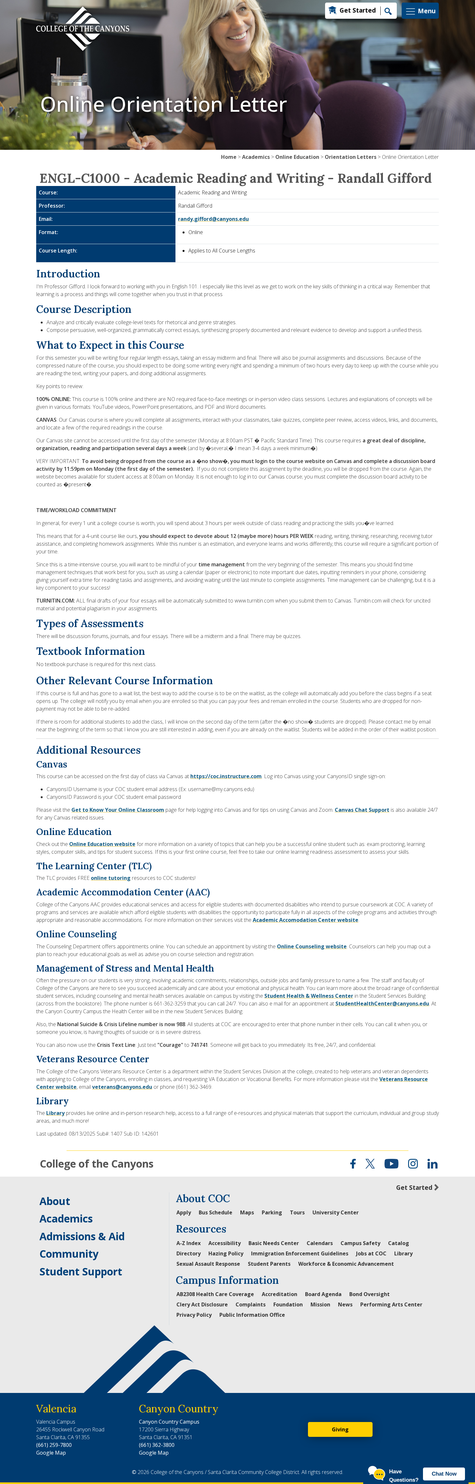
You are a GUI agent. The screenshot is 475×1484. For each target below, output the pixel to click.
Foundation (288, 1304)
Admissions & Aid (82, 1236)
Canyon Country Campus (169, 1421)
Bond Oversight (369, 1294)
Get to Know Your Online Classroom (117, 809)
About (54, 1201)
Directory (188, 1253)
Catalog (398, 1243)
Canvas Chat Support (362, 809)
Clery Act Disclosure (202, 1304)
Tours (297, 1212)
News (345, 1304)
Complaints (251, 1304)
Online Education (297, 156)
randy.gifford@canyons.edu (213, 218)
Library (55, 1113)
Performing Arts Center (391, 1304)
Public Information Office (252, 1314)
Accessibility (224, 1243)
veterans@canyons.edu (122, 1086)
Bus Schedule (215, 1212)
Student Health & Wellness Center (308, 995)
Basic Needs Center (273, 1243)
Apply (183, 1212)
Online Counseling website (312, 946)
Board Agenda (323, 1294)
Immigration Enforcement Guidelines (299, 1253)
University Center (335, 1212)
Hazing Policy (225, 1253)
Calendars (320, 1243)
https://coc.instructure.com (226, 776)
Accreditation (279, 1294)
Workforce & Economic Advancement (346, 1263)
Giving (340, 1429)
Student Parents (269, 1263)
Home (229, 156)
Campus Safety (360, 1243)
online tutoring (111, 877)
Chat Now (444, 1474)
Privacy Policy (194, 1314)
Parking (272, 1212)
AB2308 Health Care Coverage (215, 1294)
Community (69, 1254)
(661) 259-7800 (54, 1444)
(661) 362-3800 (156, 1444)
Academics (256, 156)
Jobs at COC (371, 1253)
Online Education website (102, 844)
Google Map (51, 1452)
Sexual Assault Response (208, 1263)
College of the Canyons (96, 1163)
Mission (320, 1304)
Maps (247, 1212)
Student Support (80, 1271)
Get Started (358, 10)
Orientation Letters (350, 156)
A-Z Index (188, 1243)
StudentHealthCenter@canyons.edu (382, 1003)
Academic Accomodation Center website (305, 919)
